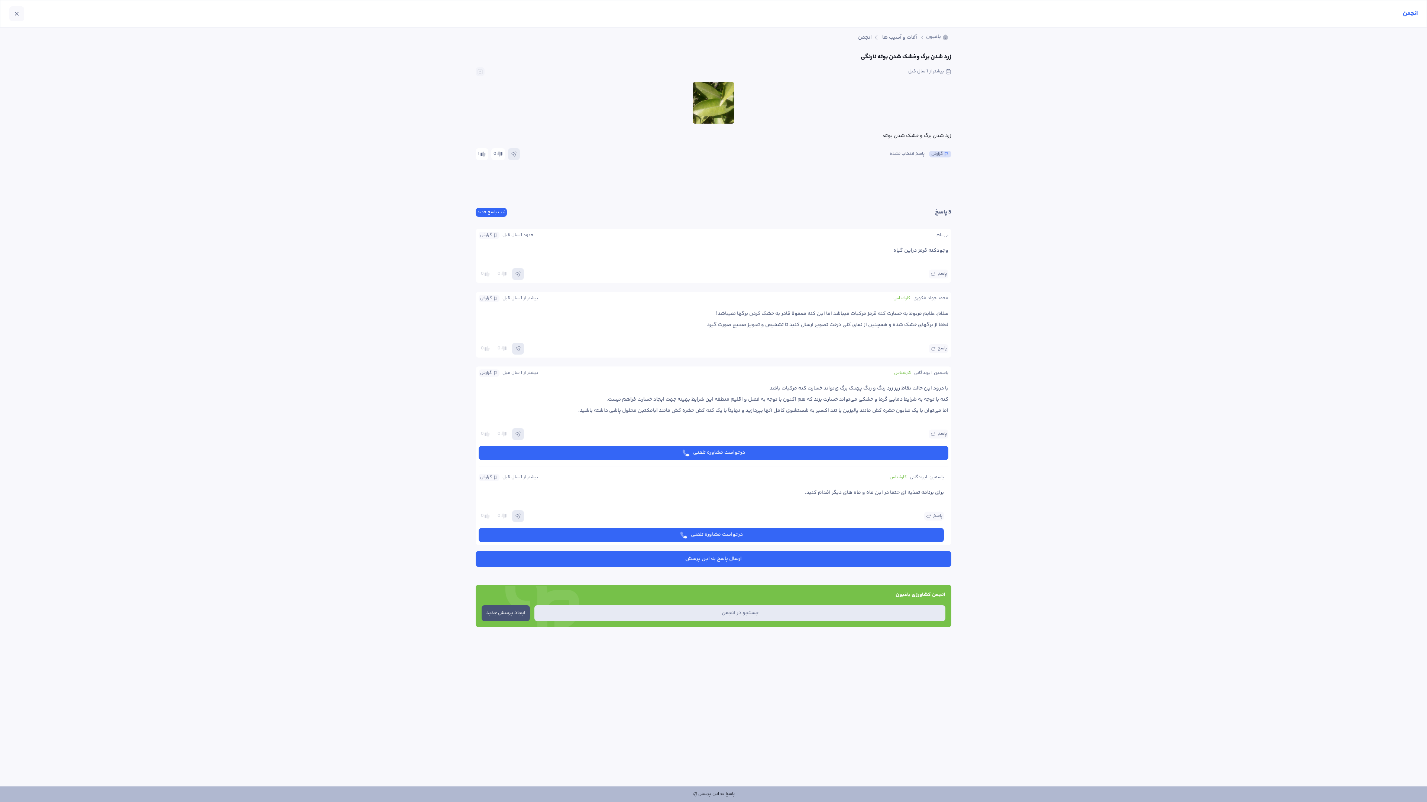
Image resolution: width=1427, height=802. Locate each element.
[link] (937, 37)
